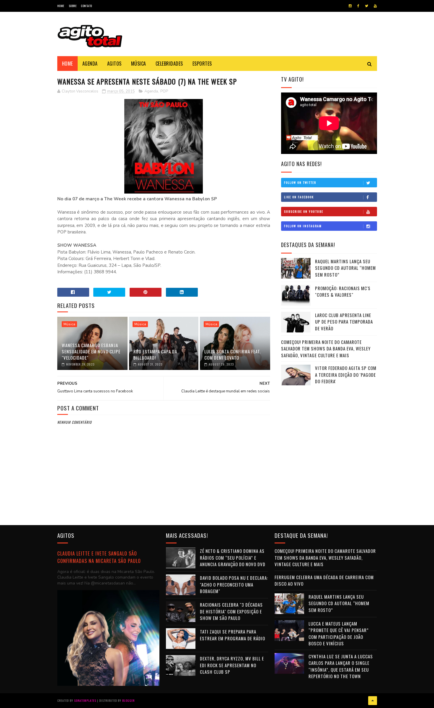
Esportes (202, 63)
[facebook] (358, 6)
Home (60, 6)
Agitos (114, 63)
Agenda (90, 63)
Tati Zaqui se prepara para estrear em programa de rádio (232, 635)
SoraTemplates (85, 700)
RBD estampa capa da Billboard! (155, 354)
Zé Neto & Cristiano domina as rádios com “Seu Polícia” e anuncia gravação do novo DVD (232, 557)
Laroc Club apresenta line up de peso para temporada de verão (344, 322)
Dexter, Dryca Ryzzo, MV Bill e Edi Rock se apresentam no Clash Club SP (232, 665)
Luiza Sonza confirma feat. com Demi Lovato (232, 354)
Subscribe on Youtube (303, 211)
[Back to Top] (372, 700)
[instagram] (350, 6)
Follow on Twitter (300, 182)
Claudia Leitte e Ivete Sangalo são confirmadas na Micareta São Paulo (99, 557)
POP (164, 91)
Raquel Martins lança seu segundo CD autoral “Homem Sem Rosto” (345, 268)
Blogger (128, 700)
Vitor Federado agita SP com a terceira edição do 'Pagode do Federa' (345, 374)
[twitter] (366, 6)
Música (138, 63)
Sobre (73, 6)
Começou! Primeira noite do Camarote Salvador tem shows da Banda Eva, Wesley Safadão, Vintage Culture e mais (326, 348)
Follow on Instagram (303, 226)
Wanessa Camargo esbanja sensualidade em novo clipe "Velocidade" (91, 351)
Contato (86, 6)
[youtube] (375, 6)
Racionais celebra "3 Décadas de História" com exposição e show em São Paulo (231, 611)
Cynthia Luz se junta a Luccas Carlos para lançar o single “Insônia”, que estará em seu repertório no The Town (341, 666)
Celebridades (169, 63)
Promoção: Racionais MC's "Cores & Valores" (343, 291)
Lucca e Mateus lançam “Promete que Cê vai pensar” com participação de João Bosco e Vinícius (339, 633)
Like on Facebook (299, 197)
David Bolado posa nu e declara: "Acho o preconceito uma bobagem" (234, 584)
